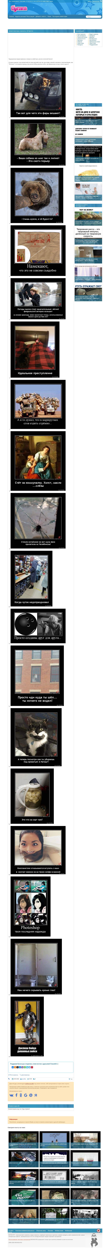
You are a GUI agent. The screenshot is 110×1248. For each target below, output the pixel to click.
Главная (11, 16)
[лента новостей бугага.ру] (101, 1)
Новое (49, 16)
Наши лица (80, 43)
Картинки (80, 40)
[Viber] (22, 1067)
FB (39, 1)
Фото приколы (81, 34)
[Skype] (27, 1067)
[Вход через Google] (26, 1096)
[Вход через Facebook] (17, 1096)
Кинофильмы (93, 38)
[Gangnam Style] (93, 1247)
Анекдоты (92, 35)
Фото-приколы (14, 1075)
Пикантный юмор (82, 37)
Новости (79, 41)
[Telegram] (30, 1067)
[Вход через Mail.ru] (31, 1096)
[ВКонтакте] (13, 1067)
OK (41, 1)
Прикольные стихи (94, 41)
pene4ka (24, 1079)
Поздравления (93, 44)
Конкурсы (80, 44)
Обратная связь (95, 1)
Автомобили (92, 40)
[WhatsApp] (25, 1067)
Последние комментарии (59, 16)
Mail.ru (47, 1)
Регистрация (22, 1)
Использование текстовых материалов (19, 1239)
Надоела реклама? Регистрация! (24, 16)
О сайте (11, 1230)
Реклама (90, 1)
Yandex (51, 1)
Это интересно (81, 35)
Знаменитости (81, 38)
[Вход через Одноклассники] (22, 1096)
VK (37, 1)
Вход (10, 1)
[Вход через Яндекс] (36, 1096)
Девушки (91, 37)
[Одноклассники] (15, 1067)
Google (44, 1)
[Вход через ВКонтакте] (12, 1096)
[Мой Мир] (20, 1067)
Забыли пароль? (15, 1)
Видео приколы (93, 34)
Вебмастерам (59, 1230)
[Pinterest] (32, 1067)
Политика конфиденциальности (24, 1230)
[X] (17, 1067)
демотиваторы (25, 1075)
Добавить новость (41, 16)
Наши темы (92, 43)
